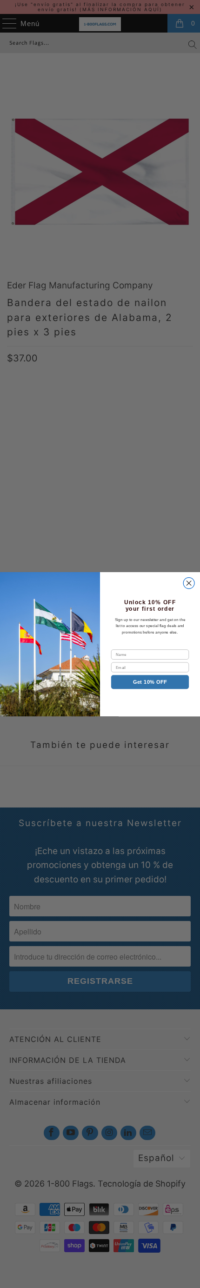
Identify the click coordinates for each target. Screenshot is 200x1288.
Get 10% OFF (150, 682)
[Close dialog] (188, 582)
